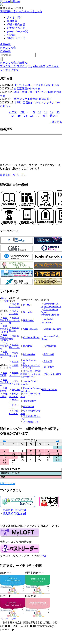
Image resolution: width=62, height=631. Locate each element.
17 (31, 115)
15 (19, 115)
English (32, 66)
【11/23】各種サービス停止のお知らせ (37, 85)
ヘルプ (41, 66)
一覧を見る (55, 121)
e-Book (11, 34)
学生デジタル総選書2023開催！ (33, 99)
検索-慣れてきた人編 (14, 320)
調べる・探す (14, 17)
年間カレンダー (7, 483)
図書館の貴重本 (4, 382)
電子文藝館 (48, 367)
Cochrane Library (31, 337)
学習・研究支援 (16, 24)
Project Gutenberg (52, 374)
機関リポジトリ (16, 38)
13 (58, 112)
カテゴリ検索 (8, 47)
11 (45, 112)
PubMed (27, 305)
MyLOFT (16, 389)
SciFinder (27, 312)
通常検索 (5, 44)
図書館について (16, 28)
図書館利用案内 (4, 320)
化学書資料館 (49, 346)
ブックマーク (8, 66)
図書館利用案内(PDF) (4, 329)
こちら (44, 556)
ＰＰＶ (15, 361)
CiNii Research (30, 329)
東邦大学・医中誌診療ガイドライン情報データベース (31, 374)
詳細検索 (5, 51)
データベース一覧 (17, 31)
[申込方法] (20, 510)
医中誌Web (28, 320)
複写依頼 (8, 510)
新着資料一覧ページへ (13, 175)
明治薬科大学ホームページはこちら (21, 11)
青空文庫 (47, 361)
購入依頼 (8, 513)
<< (4, 440)
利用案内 (12, 21)
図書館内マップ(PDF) (4, 337)
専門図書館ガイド (32, 422)
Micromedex (29, 354)
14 (12, 115)
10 (39, 112)
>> (57, 440)
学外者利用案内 (4, 354)
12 (51, 112)
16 (25, 115)
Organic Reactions (52, 329)
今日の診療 (48, 354)
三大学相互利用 (4, 346)
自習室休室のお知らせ (27, 88)
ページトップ (8, 619)
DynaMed (27, 346)
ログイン (22, 66)
